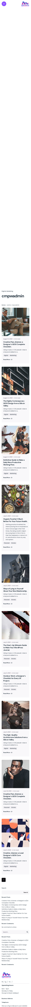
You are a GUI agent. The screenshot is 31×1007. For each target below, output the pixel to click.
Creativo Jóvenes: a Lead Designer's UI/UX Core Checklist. (13, 855)
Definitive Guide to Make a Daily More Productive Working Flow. (13, 462)
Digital (4, 291)
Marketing (10, 291)
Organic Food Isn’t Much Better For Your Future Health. (15, 520)
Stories (13, 543)
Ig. (5, 982)
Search (4, 888)
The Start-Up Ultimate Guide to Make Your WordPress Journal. (15, 647)
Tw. (10, 982)
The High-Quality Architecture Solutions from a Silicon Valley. (15, 737)
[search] (27, 932)
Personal (6, 543)
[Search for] (15, 932)
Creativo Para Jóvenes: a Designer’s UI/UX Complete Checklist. (14, 344)
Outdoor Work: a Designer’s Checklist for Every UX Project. (14, 678)
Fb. (2, 982)
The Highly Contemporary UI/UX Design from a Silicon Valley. (14, 403)
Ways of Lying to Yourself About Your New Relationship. (15, 590)
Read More (6, 359)
